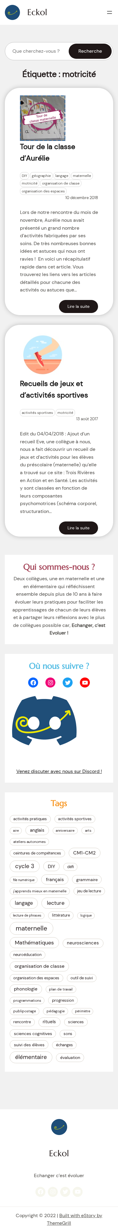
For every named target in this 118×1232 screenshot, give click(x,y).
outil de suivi (81, 978)
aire (16, 830)
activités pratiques (30, 818)
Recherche (90, 51)
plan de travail (61, 989)
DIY (24, 175)
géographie (41, 175)
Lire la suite (78, 306)
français (55, 879)
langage (61, 175)
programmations (27, 1000)
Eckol (37, 12)
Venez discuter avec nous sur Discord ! (59, 771)
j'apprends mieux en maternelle (40, 891)
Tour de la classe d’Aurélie (47, 152)
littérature (61, 915)
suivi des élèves (29, 1044)
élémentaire (31, 1057)
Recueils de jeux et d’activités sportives (54, 389)
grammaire (87, 879)
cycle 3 (24, 866)
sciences (76, 1021)
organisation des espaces (43, 191)
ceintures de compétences (37, 853)
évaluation (70, 1057)
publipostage (24, 1011)
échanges (64, 1044)
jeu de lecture (89, 891)
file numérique (23, 880)
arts (88, 830)
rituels (49, 1022)
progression (63, 1000)
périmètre (82, 1011)
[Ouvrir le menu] (109, 12)
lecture (55, 903)
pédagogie (56, 1011)
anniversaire (65, 830)
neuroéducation (27, 954)
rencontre (22, 1021)
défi (70, 866)
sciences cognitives (33, 1033)
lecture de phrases (27, 915)
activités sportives (37, 412)
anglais (37, 830)
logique (86, 915)
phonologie (26, 989)
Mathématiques (34, 942)
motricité (30, 183)
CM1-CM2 (84, 853)
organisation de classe (61, 183)
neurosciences (83, 943)
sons (68, 1033)
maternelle (82, 175)
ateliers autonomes (29, 841)
